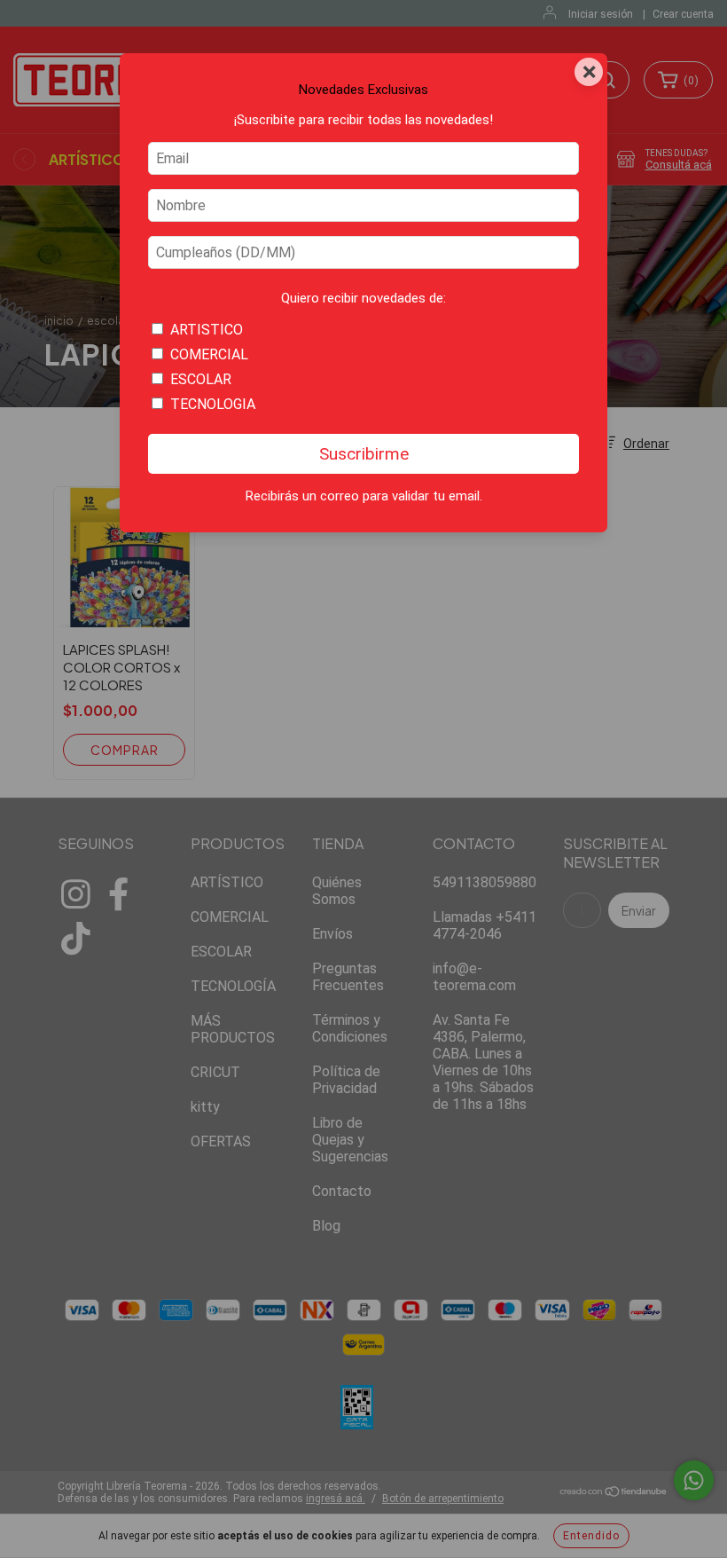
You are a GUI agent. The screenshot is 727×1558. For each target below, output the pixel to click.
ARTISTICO (206, 329)
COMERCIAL (209, 354)
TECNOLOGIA (212, 404)
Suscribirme (364, 454)
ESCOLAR (200, 379)
